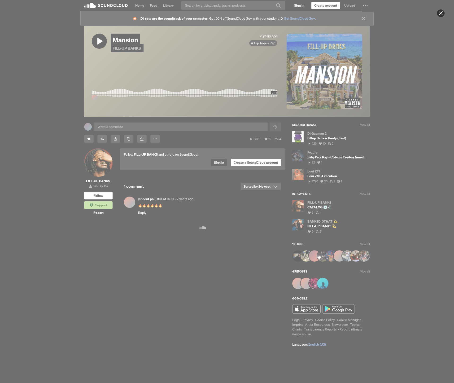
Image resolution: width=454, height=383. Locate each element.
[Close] (441, 13)
